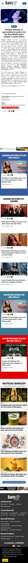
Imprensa (18, 504)
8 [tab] (18, 190)
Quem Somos (4, 504)
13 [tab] (15, 192)
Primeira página (4, 513)
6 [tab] (14, 190)
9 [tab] (21, 190)
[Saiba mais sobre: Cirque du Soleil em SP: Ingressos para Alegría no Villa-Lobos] (14, 350)
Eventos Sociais (4, 521)
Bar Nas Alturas (4, 529)
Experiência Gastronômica (7, 536)
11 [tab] (25, 190)
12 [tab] (13, 192)
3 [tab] (7, 190)
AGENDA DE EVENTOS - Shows (14, 200)
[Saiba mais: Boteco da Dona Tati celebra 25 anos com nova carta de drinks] (14, 425)
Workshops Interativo (16, 525)
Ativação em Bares (5, 538)
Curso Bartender (14, 513)
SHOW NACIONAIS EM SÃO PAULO (14, 296)
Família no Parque (19, 536)
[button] (17, 556)
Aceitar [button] (5, 560)
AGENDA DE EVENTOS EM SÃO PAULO (14, 156)
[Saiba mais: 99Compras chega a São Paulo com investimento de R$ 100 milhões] (14, 471)
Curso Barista (23, 513)
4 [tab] (9, 190)
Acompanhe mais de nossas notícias (14, 482)
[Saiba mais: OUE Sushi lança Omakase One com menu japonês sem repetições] (14, 448)
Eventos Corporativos (15, 521)
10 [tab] (23, 190)
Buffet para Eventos (6, 528)
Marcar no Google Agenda (11, 107)
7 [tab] (16, 190)
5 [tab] (11, 190)
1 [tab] (2, 190)
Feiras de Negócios (5, 523)
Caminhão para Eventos (16, 529)
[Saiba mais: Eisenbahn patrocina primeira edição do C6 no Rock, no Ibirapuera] (14, 401)
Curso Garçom (12, 515)
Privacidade (12, 504)
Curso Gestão (21, 515)
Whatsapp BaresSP (5, 506)
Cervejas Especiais (5, 525)
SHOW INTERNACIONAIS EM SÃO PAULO (14, 339)
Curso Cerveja (4, 515)
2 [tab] (4, 190)
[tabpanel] (14, 175)
